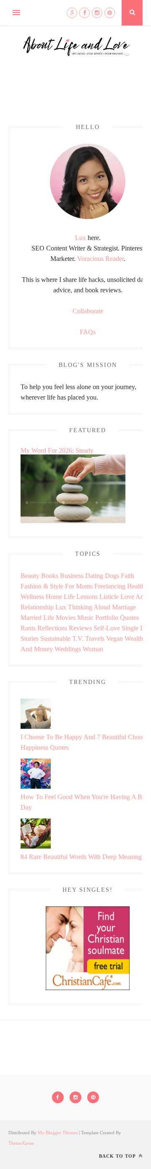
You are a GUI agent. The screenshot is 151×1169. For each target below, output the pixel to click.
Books (49, 575)
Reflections (52, 628)
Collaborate (88, 311)
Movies (66, 617)
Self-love (107, 628)
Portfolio (106, 617)
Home (54, 596)
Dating (94, 575)
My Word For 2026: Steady (57, 450)
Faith (127, 575)
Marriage (124, 607)
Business (71, 575)
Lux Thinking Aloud (82, 607)
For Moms (79, 586)
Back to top (118, 1156)
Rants (28, 628)
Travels (94, 638)
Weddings (68, 649)
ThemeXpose (21, 1143)
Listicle (109, 596)
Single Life (136, 628)
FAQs (88, 331)
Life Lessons (81, 596)
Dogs (112, 575)
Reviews (80, 628)
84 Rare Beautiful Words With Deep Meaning (81, 856)
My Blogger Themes (58, 1132)
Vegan (114, 638)
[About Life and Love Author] (87, 216)
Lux (80, 237)
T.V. (77, 638)
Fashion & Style (42, 586)
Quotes (129, 617)
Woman (93, 649)
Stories (30, 638)
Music (85, 617)
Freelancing (109, 586)
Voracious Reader (100, 258)
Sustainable (55, 638)
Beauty (30, 575)
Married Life (37, 617)
